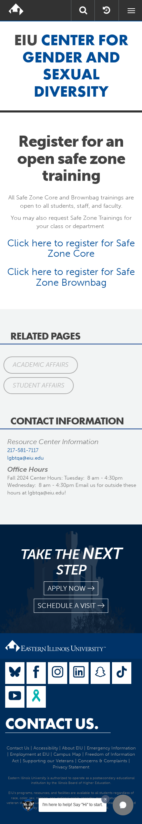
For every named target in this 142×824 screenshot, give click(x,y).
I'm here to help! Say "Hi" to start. (72, 804)
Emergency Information (111, 748)
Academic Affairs (41, 365)
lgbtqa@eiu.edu (25, 458)
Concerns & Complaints (102, 760)
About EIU (72, 748)
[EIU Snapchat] (100, 673)
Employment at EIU (29, 754)
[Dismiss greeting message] (105, 799)
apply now (67, 588)
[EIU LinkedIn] (79, 673)
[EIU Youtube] (14, 697)
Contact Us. (52, 724)
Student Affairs (38, 385)
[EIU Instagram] (57, 673)
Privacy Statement (71, 766)
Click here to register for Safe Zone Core (71, 248)
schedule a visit (67, 605)
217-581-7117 (23, 450)
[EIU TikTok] (121, 673)
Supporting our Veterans (48, 760)
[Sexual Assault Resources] (36, 697)
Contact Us (18, 748)
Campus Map (67, 754)
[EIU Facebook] (36, 673)
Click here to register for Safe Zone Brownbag (71, 277)
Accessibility (45, 748)
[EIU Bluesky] (14, 673)
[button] (123, 805)
